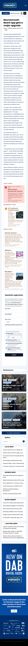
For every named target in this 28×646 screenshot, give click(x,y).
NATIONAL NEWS (11, 524)
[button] (24, 441)
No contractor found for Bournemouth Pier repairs (12, 424)
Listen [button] (14, 611)
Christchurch (7, 382)
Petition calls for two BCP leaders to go (12, 405)
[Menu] (25, 5)
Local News (16, 419)
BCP (5, 380)
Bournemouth (12, 380)
